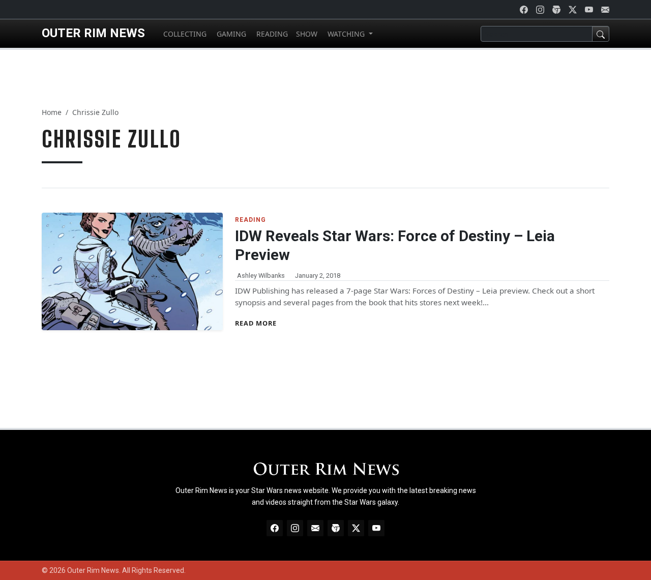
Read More (256, 323)
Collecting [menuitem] (183, 34)
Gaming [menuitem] (230, 34)
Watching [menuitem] (346, 34)
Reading (250, 219)
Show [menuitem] (306, 34)
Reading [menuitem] (271, 34)
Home (52, 112)
